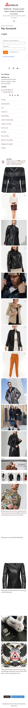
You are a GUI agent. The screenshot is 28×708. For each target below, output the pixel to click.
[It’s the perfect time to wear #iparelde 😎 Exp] (14, 285)
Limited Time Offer (6, 124)
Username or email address (13, 40)
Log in (5, 52)
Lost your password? (8, 56)
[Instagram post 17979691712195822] (14, 391)
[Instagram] (12, 95)
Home (3, 25)
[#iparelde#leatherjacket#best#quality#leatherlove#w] (14, 417)
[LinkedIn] (17, 95)
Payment (3, 132)
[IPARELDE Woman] (14, 496)
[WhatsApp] (15, 95)
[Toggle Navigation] (14, 21)
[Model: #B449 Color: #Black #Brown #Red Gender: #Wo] (14, 233)
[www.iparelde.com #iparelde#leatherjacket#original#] (14, 444)
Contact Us (4, 112)
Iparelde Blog (5, 116)
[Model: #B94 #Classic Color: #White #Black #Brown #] (14, 259)
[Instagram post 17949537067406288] (14, 549)
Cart (2, 107)
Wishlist (3, 148)
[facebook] (9, 68)
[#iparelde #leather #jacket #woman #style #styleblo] (14, 681)
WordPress (14, 706)
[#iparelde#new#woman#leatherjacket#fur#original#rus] (14, 628)
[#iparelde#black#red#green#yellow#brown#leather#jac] (14, 576)
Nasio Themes (14, 704)
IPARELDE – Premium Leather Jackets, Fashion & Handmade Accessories (14, 11)
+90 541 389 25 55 (8, 90)
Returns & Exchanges (7, 140)
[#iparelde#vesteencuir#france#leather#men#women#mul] (14, 523)
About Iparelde (5, 104)
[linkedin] (18, 68)
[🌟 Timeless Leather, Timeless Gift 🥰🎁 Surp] (14, 180)
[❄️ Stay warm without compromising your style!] (14, 312)
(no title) (3, 99)
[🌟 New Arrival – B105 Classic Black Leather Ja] (14, 338)
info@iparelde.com (8, 92)
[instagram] (13, 68)
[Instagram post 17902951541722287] (14, 470)
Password (8, 46)
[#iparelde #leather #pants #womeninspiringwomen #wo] (14, 365)
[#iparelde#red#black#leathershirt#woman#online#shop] (14, 602)
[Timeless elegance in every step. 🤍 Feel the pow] (14, 206)
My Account (4, 128)
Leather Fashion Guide (7, 120)
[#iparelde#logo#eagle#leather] (14, 655)
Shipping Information (7, 144)
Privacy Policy (5, 136)
